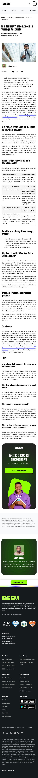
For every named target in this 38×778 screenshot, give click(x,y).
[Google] (18, 733)
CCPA (30, 727)
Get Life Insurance (25, 691)
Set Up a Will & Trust (26, 687)
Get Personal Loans (8, 662)
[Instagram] (11, 733)
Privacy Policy (21, 727)
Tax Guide (5, 713)
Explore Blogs (6, 703)
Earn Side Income (7, 678)
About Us (5, 700)
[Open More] (35, 10)
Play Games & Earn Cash (27, 659)
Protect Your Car (25, 681)
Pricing (4, 709)
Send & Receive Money (9, 665)
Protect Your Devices (26, 684)
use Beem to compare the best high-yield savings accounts (19, 348)
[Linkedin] (15, 733)
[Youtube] (22, 733)
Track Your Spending (8, 681)
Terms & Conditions (8, 727)
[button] (29, 3)
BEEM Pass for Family (8, 669)
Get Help (4, 706)
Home (3, 17)
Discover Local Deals (8, 684)
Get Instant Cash (7, 659)
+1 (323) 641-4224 (7, 638)
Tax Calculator (6, 716)
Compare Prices (7, 687)
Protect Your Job (25, 678)
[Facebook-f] (3, 733)
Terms (31, 762)
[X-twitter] (7, 733)
